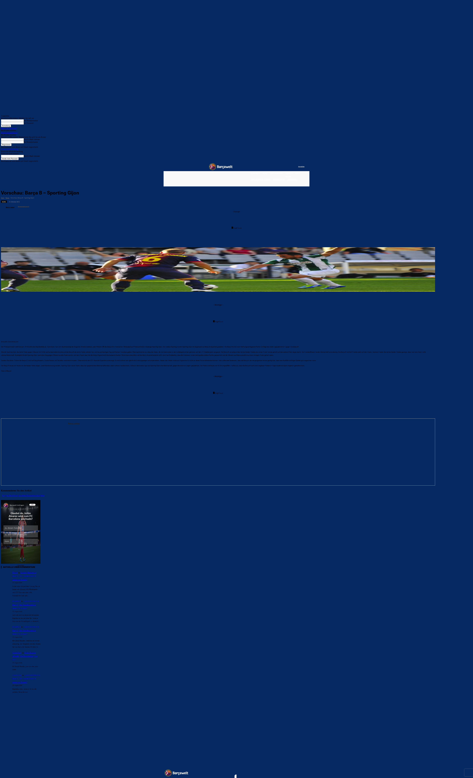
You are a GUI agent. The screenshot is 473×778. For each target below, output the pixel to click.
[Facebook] (281, 166)
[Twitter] (291, 166)
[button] (306, 184)
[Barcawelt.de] (221, 166)
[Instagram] (286, 166)
